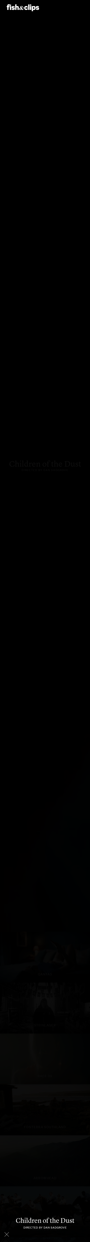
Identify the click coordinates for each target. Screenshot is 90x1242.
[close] (6, 1234)
